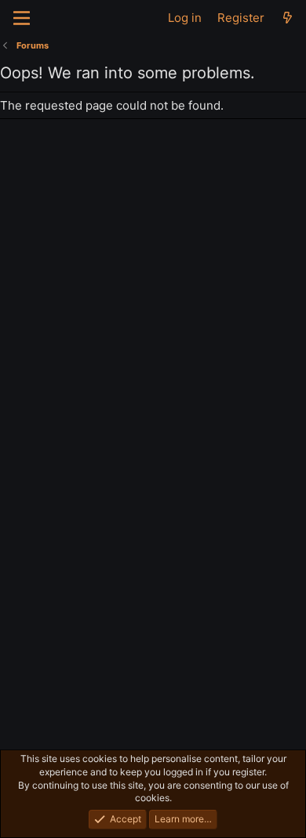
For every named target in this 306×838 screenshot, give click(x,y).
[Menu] (21, 18)
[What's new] (287, 17)
